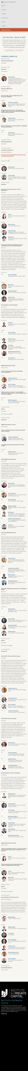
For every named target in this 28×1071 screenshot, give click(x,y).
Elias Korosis (11, 339)
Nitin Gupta (11, 574)
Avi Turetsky (12, 384)
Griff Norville (12, 230)
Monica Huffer (12, 506)
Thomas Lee (11, 946)
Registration (5, 30)
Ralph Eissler (11, 793)
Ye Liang (10, 345)
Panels (3, 14)
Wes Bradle (11, 619)
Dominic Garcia (12, 378)
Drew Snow (11, 297)
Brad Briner (11, 167)
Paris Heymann (12, 752)
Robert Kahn (11, 118)
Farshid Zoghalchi (13, 711)
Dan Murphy (11, 609)
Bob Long (10, 284)
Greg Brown (11, 77)
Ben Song (10, 237)
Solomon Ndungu (13, 437)
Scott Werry (11, 358)
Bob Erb (10, 322)
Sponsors (4, 18)
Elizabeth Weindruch (14, 351)
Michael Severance (13, 835)
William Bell (11, 927)
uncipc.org (4, 1013)
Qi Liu (9, 214)
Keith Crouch (12, 451)
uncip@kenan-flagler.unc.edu (16, 47)
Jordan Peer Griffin (13, 568)
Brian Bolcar (11, 558)
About (3, 5)
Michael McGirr (12, 291)
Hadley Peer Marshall (14, 518)
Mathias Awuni (12, 400)
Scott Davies (12, 493)
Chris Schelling (12, 274)
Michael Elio (11, 917)
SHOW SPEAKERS (9, 50)
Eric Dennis (11, 810)
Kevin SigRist (12, 958)
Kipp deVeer (11, 132)
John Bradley (12, 332)
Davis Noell (11, 175)
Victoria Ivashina (13, 102)
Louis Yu (10, 525)
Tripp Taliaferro (12, 765)
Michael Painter (12, 581)
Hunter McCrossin (13, 952)
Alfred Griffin (12, 499)
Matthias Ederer (13, 816)
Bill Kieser (11, 512)
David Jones (11, 742)
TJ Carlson (11, 933)
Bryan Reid (11, 483)
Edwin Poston (12, 759)
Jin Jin (9, 871)
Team (3, 22)
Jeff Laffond (11, 829)
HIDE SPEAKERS (19, 50)
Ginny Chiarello (12, 625)
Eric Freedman (12, 939)
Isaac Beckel (11, 803)
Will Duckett (11, 631)
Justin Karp (11, 822)
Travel (3, 26)
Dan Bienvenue (12, 698)
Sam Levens (11, 224)
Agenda (3, 9)
